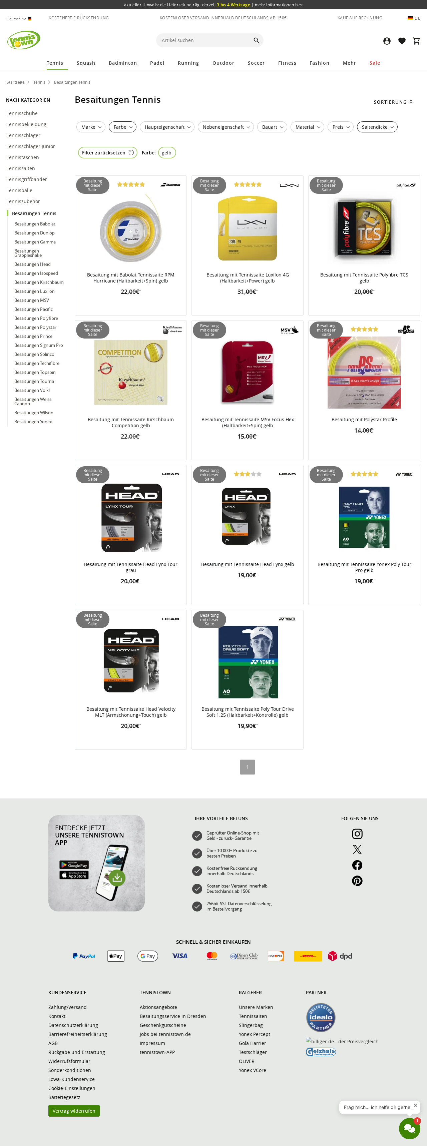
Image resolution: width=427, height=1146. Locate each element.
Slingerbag (251, 1025)
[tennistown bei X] (360, 853)
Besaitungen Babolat (34, 224)
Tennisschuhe (23, 113)
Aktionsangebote (158, 1007)
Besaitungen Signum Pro (38, 345)
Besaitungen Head (32, 264)
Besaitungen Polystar (35, 327)
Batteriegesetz (64, 1097)
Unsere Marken (256, 1007)
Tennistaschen (23, 157)
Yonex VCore (252, 1070)
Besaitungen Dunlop (34, 233)
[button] (387, 41)
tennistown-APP (157, 1052)
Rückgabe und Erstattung (76, 1052)
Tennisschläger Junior (31, 146)
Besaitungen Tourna (34, 381)
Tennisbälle (20, 190)
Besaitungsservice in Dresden (173, 1016)
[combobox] (20, 18)
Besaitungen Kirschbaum (39, 282)
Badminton (123, 63)
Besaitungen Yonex (33, 422)
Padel (157, 63)
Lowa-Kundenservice (71, 1079)
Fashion (320, 63)
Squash (86, 63)
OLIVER (247, 1061)
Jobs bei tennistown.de (165, 1034)
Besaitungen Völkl (32, 390)
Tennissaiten (21, 168)
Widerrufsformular (69, 1061)
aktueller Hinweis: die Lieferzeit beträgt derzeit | (213, 4)
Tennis (55, 63)
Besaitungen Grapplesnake (28, 253)
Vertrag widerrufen (74, 1111)
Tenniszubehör (24, 201)
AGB (53, 1043)
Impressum (152, 1043)
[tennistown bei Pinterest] (360, 885)
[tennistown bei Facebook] (360, 869)
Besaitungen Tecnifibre (36, 363)
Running (188, 63)
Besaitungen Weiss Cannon (32, 401)
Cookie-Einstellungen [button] (71, 1088)
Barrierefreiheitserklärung (77, 1034)
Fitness (287, 63)
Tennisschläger (24, 135)
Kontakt (56, 1016)
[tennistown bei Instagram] (360, 837)
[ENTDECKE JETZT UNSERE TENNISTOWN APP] (96, 910)
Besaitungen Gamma (35, 242)
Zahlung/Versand (67, 1007)
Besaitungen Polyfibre (36, 318)
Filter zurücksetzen (103, 152)
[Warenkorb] (416, 41)
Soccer (256, 63)
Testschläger (253, 1052)
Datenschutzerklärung (73, 1025)
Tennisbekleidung (27, 124)
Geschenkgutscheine (163, 1025)
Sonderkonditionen (69, 1070)
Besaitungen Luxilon (34, 291)
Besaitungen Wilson (33, 413)
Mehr (349, 63)
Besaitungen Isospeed (36, 273)
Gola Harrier (252, 1043)
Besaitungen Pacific (33, 309)
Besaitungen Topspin (35, 372)
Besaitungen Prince (33, 336)
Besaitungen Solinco (34, 354)
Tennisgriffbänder (27, 179)
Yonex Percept (254, 1034)
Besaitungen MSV (31, 300)
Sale (375, 63)
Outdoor (223, 63)
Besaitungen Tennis (35, 213)
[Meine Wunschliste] (402, 41)
